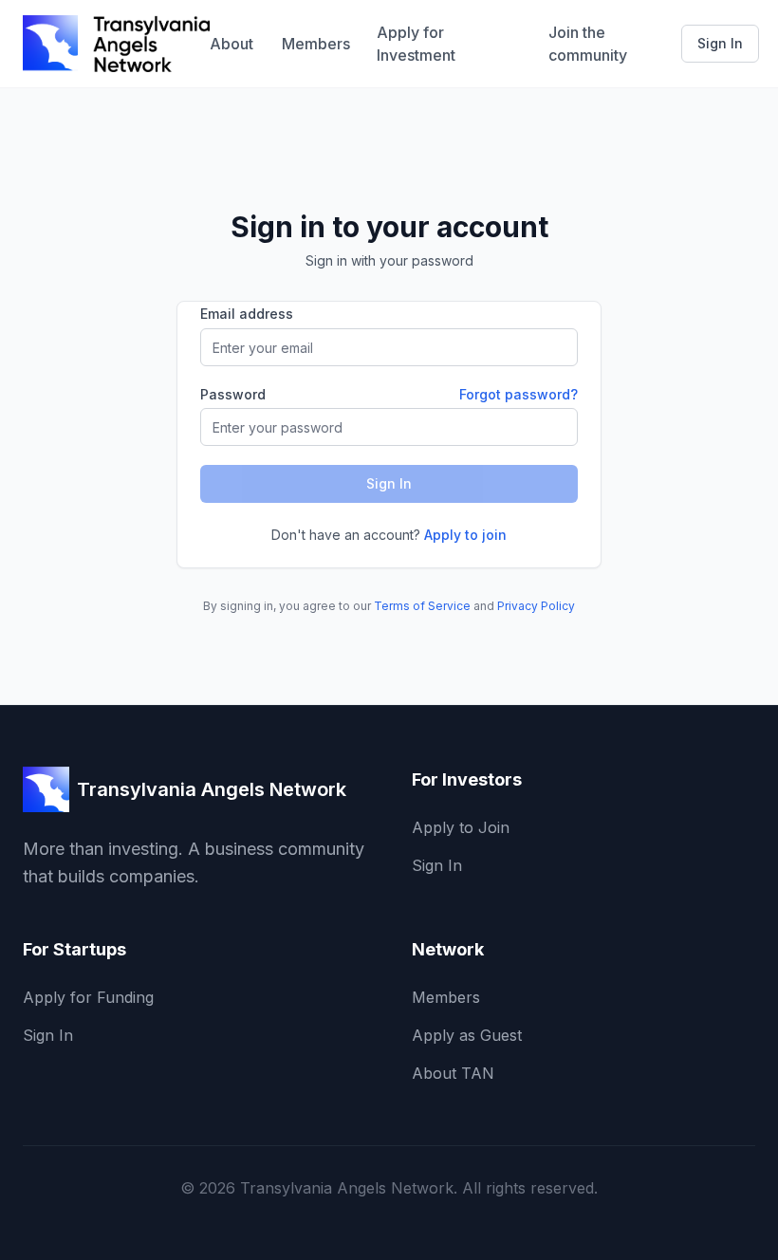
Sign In (720, 43)
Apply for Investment (416, 44)
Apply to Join (460, 827)
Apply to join (465, 535)
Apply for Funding (88, 997)
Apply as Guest (467, 1035)
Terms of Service (422, 606)
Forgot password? (518, 394)
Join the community (587, 44)
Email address (246, 314)
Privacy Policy (536, 606)
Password (233, 394)
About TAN (453, 1073)
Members (314, 43)
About (230, 43)
